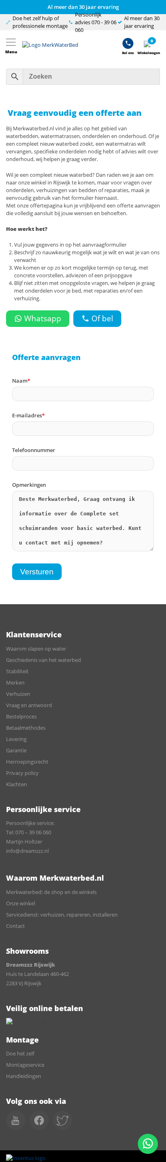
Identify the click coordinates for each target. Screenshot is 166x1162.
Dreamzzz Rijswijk (30, 964)
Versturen (37, 571)
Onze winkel (20, 903)
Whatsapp (42, 318)
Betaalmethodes (26, 727)
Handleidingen (23, 1076)
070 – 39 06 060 (33, 832)
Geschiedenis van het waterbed (43, 660)
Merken (15, 682)
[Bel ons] (128, 45)
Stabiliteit (17, 671)
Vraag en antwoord (29, 705)
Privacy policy (22, 773)
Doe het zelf (20, 1053)
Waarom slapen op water (36, 648)
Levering (16, 739)
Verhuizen (18, 693)
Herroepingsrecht (27, 761)
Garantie (16, 750)
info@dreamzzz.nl (27, 850)
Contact (15, 926)
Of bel (102, 318)
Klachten (16, 784)
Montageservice (25, 1064)
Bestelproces (21, 716)
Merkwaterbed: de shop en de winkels (51, 892)
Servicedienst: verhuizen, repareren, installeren (62, 914)
